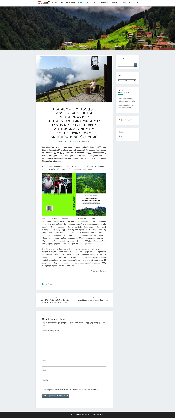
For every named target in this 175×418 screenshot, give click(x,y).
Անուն (45, 361)
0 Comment (85, 141)
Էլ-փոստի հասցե (50, 370)
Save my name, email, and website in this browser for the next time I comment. (71, 390)
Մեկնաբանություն (50, 331)
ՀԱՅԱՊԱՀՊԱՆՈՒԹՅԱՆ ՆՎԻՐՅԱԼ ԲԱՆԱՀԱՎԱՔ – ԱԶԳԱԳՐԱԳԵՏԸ (55, 300)
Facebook (122, 132)
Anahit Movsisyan (98, 414)
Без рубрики (49, 284)
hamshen (75, 141)
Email (121, 136)
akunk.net (103, 271)
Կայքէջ (45, 380)
